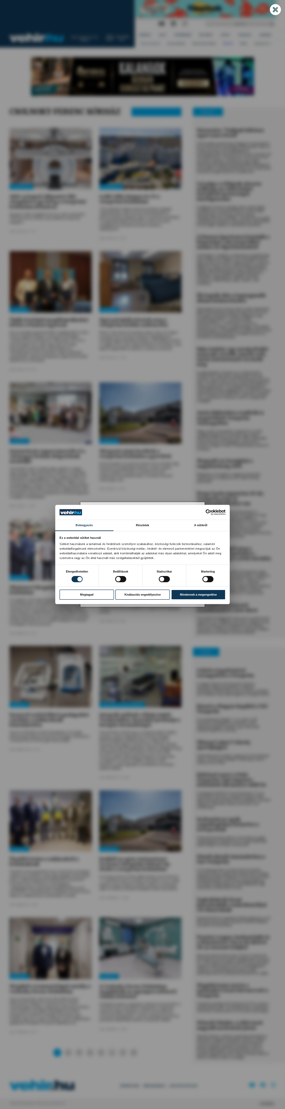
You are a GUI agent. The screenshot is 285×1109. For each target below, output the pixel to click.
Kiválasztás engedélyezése (142, 594)
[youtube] (161, 24)
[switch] (120, 579)
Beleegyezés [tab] (84, 525)
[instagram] (184, 24)
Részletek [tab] (142, 525)
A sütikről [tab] (200, 525)
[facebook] (173, 24)
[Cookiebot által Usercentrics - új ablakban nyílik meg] (208, 512)
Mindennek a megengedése (198, 594)
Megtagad (86, 594)
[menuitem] (145, 35)
